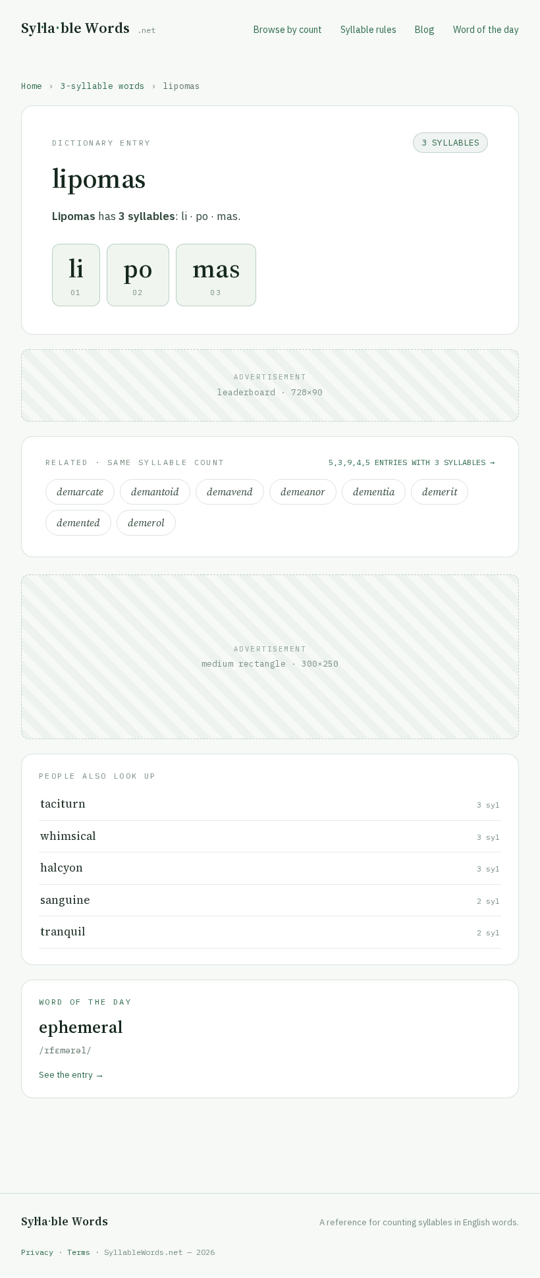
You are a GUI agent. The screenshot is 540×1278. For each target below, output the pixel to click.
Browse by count (288, 30)
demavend (230, 492)
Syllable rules (368, 30)
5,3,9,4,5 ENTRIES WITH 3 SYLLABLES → (412, 462)
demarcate (80, 492)
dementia (373, 492)
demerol (146, 523)
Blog (425, 30)
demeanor (303, 492)
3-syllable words (103, 85)
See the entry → (71, 1074)
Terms (78, 1252)
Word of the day (486, 30)
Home (31, 85)
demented (78, 523)
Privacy (37, 1252)
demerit (439, 492)
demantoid (155, 492)
